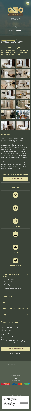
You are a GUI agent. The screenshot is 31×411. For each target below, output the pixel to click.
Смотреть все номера (15, 353)
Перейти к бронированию (15, 348)
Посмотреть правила (15, 178)
